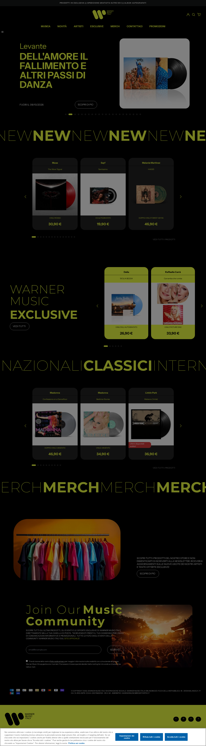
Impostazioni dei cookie (126, 737)
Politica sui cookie (76, 743)
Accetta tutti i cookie (176, 737)
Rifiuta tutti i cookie (151, 737)
